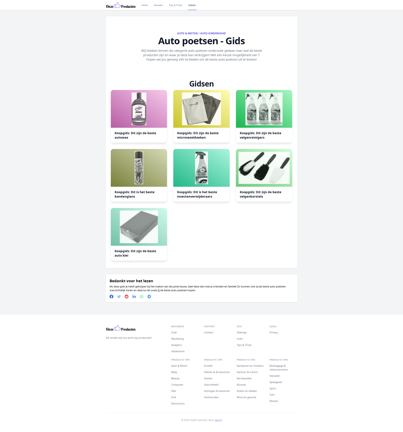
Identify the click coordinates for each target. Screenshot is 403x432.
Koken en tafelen (247, 391)
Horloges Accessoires (217, 391)
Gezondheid (211, 384)
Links (240, 338)
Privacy (274, 332)
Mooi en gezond (246, 397)
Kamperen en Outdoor (250, 365)
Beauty (175, 378)
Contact (208, 332)
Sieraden (275, 376)
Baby (174, 372)
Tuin (272, 394)
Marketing (177, 338)
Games (208, 378)
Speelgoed (276, 382)
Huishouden (211, 397)
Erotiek (208, 365)
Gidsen (192, 5)
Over (174, 332)
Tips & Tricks (175, 5)
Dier (173, 391)
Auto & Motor (187, 33)
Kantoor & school (247, 372)
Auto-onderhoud (213, 33)
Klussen (241, 384)
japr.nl (218, 420)
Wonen (274, 401)
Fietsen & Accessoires (217, 372)
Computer (177, 384)
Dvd (173, 397)
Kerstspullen (244, 378)
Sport (273, 388)
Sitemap (242, 332)
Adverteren (178, 351)
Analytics (176, 345)
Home (145, 5)
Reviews (158, 5)
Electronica (177, 403)
